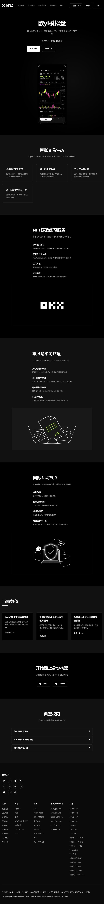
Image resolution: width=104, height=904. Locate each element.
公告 (35, 838)
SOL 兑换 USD (56, 821)
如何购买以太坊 (75, 866)
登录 (88, 6)
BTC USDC (73, 809)
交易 (16, 817)
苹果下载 (33, 48)
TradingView (19, 829)
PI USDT (72, 825)
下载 (97, 6)
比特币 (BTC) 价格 (76, 838)
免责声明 (5, 829)
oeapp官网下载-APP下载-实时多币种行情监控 (44, 892)
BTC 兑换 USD (56, 809)
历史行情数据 (38, 813)
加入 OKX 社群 (39, 842)
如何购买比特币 (75, 862)
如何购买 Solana (75, 871)
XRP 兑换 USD (56, 825)
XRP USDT (73, 833)
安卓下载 (49, 48)
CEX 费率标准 (39, 817)
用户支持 (37, 825)
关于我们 (5, 809)
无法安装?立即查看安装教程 (52, 41)
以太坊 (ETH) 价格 (76, 842)
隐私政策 (5, 825)
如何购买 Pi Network (77, 875)
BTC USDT (73, 817)
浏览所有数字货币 (21, 821)
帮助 (61, 6)
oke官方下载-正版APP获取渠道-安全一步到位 (75, 892)
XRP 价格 (72, 854)
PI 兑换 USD (55, 829)
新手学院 (18, 825)
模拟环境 (21, 6)
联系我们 (5, 817)
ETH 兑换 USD (56, 813)
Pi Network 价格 (75, 846)
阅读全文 (8, 633)
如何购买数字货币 (75, 858)
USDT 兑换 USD (57, 817)
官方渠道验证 (38, 833)
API (35, 809)
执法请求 (5, 838)
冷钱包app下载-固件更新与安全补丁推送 (16, 896)
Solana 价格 (73, 850)
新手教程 (53, 6)
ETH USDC (73, 813)
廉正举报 (5, 833)
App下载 (5, 842)
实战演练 (31, 6)
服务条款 (5, 821)
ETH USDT (73, 821)
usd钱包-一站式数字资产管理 (18, 892)
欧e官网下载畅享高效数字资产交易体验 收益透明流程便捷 (49, 896)
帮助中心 (37, 829)
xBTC (17, 833)
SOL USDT (73, 829)
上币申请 (37, 821)
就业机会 (5, 813)
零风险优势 (42, 6)
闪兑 (16, 813)
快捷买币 (18, 809)
